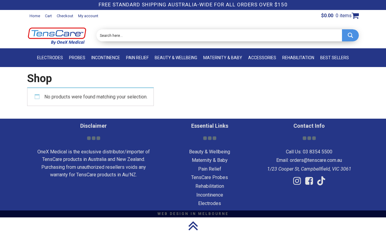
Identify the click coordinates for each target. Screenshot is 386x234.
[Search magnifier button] (350, 35)
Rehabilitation (298, 57)
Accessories (262, 57)
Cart (48, 16)
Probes (77, 57)
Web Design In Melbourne (193, 214)
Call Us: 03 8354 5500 (309, 152)
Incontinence (105, 57)
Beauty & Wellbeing (176, 57)
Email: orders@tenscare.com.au (309, 160)
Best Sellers (334, 57)
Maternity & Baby (222, 57)
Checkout (65, 16)
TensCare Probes (209, 177)
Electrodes (50, 57)
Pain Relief (137, 57)
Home (35, 16)
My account (88, 16)
